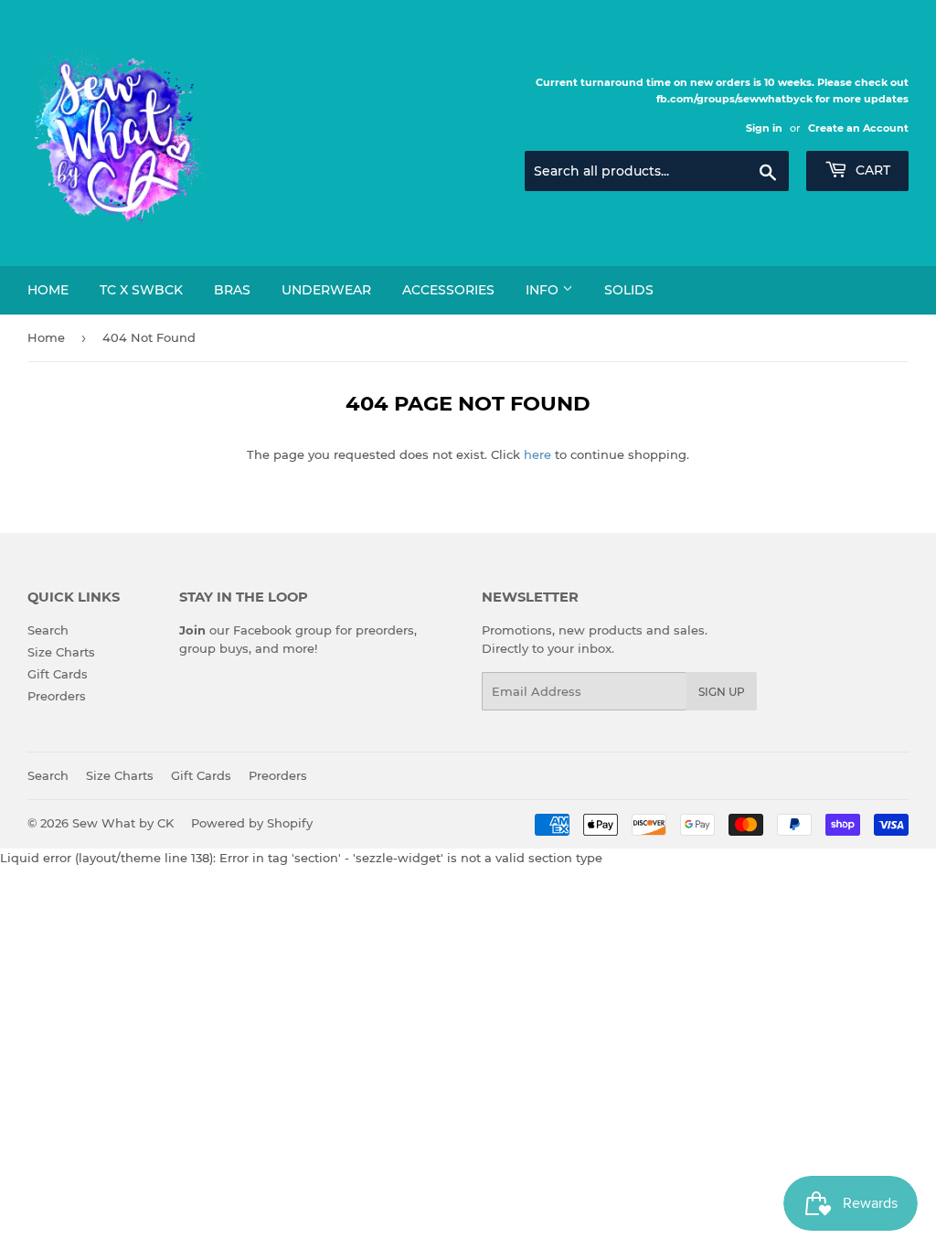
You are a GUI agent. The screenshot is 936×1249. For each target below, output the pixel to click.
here (537, 454)
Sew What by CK (123, 823)
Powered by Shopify (252, 823)
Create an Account (858, 128)
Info (544, 290)
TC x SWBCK (141, 290)
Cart (871, 170)
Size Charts (61, 652)
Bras (232, 290)
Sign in (764, 128)
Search (48, 630)
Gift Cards (57, 674)
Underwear (326, 290)
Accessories (448, 290)
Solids (629, 290)
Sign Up (721, 692)
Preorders (56, 696)
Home (48, 290)
